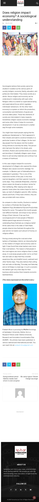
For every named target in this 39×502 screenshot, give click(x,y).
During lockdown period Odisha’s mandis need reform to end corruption (11, 379)
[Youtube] (30, 490)
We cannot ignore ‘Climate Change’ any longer (29, 378)
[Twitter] (9, 28)
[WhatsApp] (18, 28)
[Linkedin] (21, 490)
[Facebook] (4, 28)
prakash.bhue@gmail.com (24, 345)
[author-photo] (20, 398)
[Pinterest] (14, 28)
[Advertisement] (20, 70)
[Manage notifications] (34, 497)
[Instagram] (16, 490)
